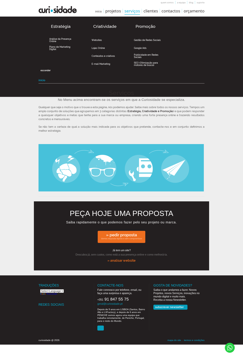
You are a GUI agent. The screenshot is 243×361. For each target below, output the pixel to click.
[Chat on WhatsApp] (230, 347)
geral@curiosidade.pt (109, 303)
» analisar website (121, 260)
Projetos (113, 11)
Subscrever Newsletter (169, 307)
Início (42, 80)
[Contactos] (100, 328)
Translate (51, 294)
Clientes (150, 11)
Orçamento (194, 11)
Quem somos (167, 2)
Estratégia (61, 26)
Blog (191, 2)
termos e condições (194, 340)
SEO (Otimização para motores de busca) (146, 63)
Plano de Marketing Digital (59, 48)
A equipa (181, 2)
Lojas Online (98, 48)
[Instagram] (54, 310)
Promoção (145, 26)
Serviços (132, 11)
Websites (97, 40)
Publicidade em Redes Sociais (146, 55)
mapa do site (174, 340)
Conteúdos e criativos (103, 56)
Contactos (171, 11)
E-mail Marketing (101, 64)
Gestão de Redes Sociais (147, 40)
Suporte (200, 2)
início (98, 11)
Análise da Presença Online (60, 40)
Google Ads (140, 48)
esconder (45, 70)
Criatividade (105, 26)
